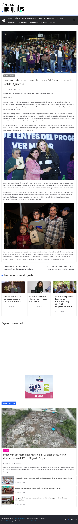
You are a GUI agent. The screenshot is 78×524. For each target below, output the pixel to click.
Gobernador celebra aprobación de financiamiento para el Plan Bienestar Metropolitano (43, 478)
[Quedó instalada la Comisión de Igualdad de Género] (39, 283)
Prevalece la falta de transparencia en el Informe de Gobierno (12, 299)
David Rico (18, 90)
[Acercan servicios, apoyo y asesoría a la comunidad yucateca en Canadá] (8, 490)
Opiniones (23, 23)
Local (10, 18)
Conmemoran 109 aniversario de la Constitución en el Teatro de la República (18, 267)
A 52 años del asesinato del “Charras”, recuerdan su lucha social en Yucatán (60, 267)
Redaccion (18, 463)
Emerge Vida (12, 23)
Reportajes (34, 23)
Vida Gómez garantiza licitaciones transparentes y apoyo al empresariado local (64, 301)
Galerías (44, 23)
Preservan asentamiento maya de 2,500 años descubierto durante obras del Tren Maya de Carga (34, 456)
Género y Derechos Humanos (25, 18)
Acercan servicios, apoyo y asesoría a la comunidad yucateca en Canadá (38, 488)
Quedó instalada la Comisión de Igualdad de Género (39, 299)
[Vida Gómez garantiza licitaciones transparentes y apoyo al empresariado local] (64, 283)
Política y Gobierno (46, 18)
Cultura (60, 18)
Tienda (52, 23)
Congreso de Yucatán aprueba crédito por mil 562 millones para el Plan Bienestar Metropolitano (41, 499)
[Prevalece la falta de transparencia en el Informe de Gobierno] (13, 283)
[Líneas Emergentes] (4, 20)
